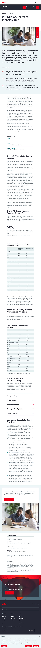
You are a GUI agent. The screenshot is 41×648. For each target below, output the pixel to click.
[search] (35, 2)
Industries (13, 618)
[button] (9, 499)
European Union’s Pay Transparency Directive (19, 428)
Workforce (5, 6)
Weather (21, 620)
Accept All (36, 646)
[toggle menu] (38, 2)
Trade (20, 616)
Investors (4, 620)
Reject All (28, 646)
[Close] (39, 636)
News (3, 623)
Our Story (4, 616)
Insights (12, 620)
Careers (3, 618)
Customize (4, 646)
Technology (21, 618)
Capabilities (13, 616)
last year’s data (16, 110)
